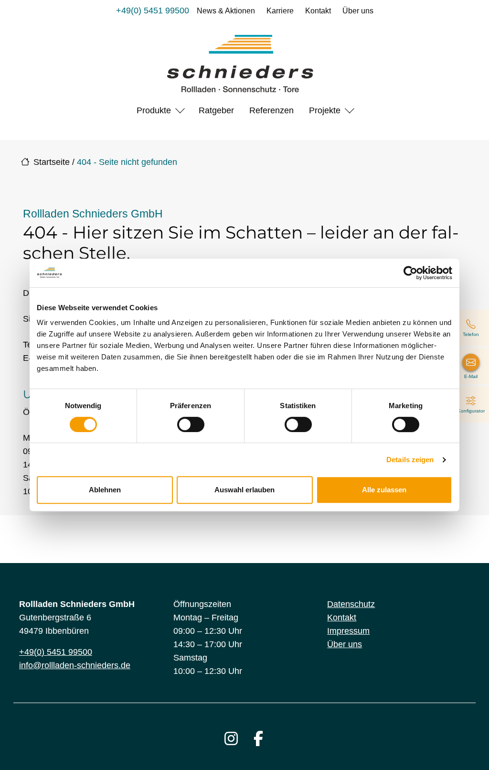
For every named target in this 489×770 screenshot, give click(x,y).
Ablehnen (105, 490)
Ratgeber (216, 110)
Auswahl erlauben (244, 490)
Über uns (357, 11)
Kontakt (318, 11)
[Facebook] (258, 738)
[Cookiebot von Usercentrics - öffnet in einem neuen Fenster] (410, 273)
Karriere (280, 11)
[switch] (190, 424)
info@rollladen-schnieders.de (74, 665)
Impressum (348, 631)
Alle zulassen (384, 490)
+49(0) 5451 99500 (152, 10)
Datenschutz (351, 604)
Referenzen (271, 110)
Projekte (324, 110)
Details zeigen (410, 459)
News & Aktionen (226, 11)
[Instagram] (231, 738)
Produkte (154, 110)
